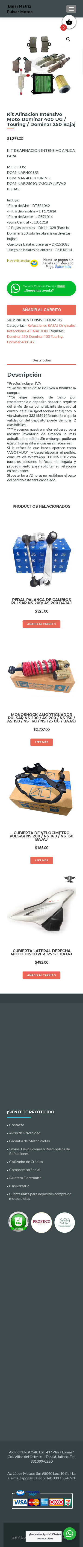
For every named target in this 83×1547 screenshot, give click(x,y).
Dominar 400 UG (20, 342)
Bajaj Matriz (19, 6)
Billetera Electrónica (25, 1177)
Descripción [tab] (42, 360)
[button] (68, 39)
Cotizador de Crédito (26, 1161)
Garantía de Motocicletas (29, 1141)
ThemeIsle (62, 1537)
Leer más (41, 742)
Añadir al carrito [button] (41, 624)
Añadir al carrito (41, 310)
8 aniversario (19, 1185)
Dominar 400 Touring (46, 336)
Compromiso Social (24, 1169)
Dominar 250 (17, 336)
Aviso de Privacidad (24, 1133)
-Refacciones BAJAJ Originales (50, 325)
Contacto (16, 1125)
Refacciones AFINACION (27, 331)
